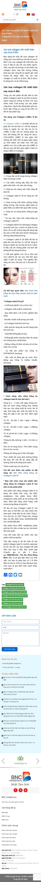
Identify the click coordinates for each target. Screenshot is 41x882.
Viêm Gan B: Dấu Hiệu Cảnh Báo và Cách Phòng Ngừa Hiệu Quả (19, 729)
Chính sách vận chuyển (9, 834)
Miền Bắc (5, 812)
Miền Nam (5, 820)
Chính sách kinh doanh (9, 830)
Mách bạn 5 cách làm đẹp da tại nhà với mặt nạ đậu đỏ (19, 737)
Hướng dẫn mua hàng (9, 845)
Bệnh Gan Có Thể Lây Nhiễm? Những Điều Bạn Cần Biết (20, 679)
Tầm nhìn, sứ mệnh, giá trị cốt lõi (13, 802)
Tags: (3, 584)
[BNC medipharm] (20, 778)
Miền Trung (5, 816)
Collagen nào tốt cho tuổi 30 (12, 603)
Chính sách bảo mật (8, 841)
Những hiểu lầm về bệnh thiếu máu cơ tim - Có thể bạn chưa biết (19, 744)
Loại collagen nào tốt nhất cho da (14, 607)
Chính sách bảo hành (9, 837)
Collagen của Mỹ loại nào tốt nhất (14, 592)
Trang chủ (7, 37)
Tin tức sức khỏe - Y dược (11, 667)
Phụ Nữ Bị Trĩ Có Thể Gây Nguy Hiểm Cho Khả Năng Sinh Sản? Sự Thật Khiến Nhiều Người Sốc (19, 715)
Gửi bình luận (9, 649)
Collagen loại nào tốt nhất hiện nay (15, 596)
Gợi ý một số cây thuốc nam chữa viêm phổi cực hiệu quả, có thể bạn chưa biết (19, 686)
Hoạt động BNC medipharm (11, 663)
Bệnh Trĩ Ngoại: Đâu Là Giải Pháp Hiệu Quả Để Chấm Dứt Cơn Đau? (18, 693)
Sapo (26, 879)
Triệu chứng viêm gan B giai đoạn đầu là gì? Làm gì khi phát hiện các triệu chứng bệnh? (20, 708)
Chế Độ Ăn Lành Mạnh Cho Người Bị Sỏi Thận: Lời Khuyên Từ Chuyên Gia (19, 700)
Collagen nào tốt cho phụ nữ (12, 599)
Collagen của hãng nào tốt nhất (13, 588)
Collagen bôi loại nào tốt (14, 584)
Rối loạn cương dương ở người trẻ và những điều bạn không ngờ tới (19, 722)
